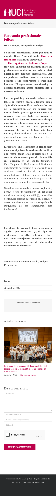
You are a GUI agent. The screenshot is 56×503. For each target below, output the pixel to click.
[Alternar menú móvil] (51, 10)
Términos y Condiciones (33, 482)
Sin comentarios (28, 375)
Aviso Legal (34, 479)
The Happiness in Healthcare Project (28, 63)
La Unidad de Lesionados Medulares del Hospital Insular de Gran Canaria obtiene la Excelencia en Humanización (25, 369)
